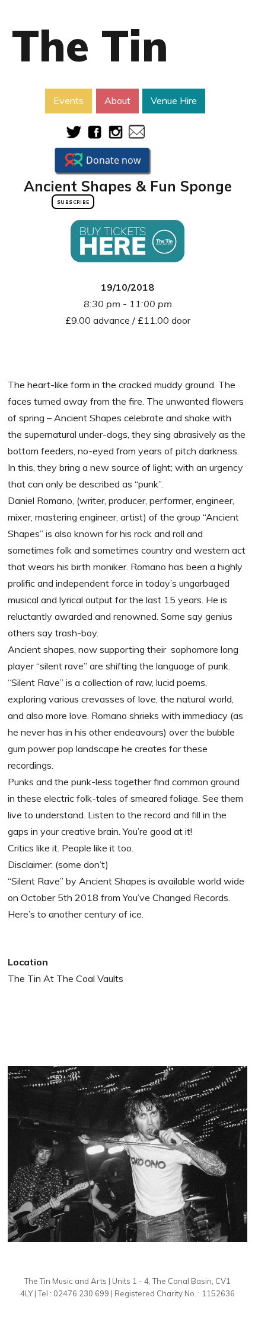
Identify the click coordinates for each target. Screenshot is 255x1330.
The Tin (90, 45)
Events (68, 100)
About (117, 100)
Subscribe (73, 202)
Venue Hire (174, 100)
